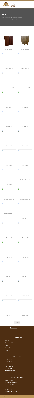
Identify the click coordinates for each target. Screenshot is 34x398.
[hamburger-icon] (27, 5)
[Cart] (31, 5)
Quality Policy (8, 348)
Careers (7, 345)
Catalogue (8, 350)
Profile (7, 340)
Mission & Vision (9, 343)
